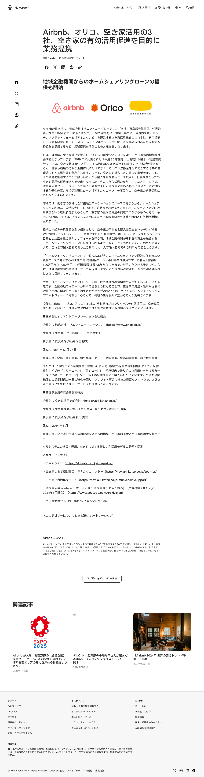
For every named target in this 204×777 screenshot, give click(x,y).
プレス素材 (143, 7)
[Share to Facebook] (47, 67)
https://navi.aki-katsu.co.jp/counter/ (131, 471)
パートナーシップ (101, 515)
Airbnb (53, 58)
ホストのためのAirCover (83, 711)
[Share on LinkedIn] (63, 67)
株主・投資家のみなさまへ (148, 722)
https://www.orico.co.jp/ (124, 325)
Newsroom (22, 7)
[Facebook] (193, 770)
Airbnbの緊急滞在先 (145, 727)
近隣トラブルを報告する (20, 733)
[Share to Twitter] (55, 67)
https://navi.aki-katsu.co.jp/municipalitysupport (113, 480)
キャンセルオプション (19, 727)
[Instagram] (181, 770)
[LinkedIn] (187, 770)
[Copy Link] (80, 67)
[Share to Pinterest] (71, 67)
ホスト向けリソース (81, 717)
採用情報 (139, 717)
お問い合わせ (162, 7)
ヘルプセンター (15, 706)
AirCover (12, 711)
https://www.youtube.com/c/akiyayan (95, 492)
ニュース (80, 58)
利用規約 (87, 770)
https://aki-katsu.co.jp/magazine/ (89, 463)
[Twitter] (174, 770)
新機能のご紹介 (143, 711)
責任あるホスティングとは (84, 727)
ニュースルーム (142, 706)
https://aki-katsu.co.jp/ (100, 401)
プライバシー (73, 770)
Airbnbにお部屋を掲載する (84, 706)
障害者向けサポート (18, 722)
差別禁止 (12, 717)
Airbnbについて (123, 7)
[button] (178, 7)
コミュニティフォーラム (83, 722)
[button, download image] (145, 107)
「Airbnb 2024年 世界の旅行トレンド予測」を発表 (159, 657)
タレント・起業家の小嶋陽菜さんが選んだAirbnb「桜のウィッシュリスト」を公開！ (100, 659)
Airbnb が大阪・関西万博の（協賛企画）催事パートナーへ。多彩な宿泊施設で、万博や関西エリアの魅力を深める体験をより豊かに (40, 661)
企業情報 (99, 770)
